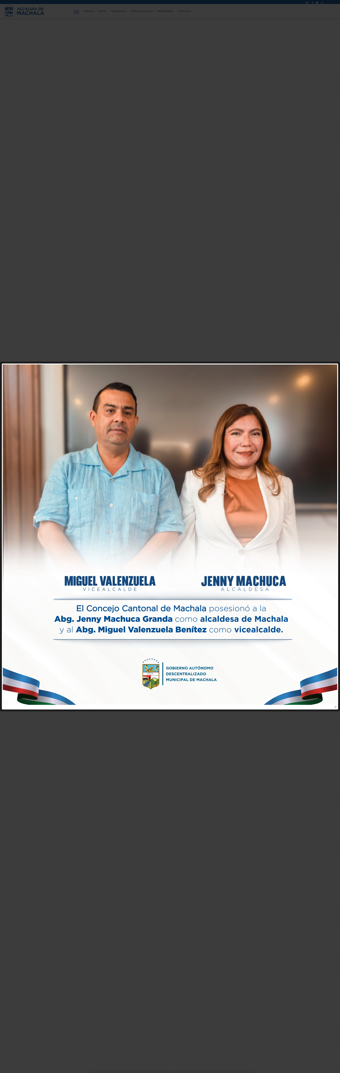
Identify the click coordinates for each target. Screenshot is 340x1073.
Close (335, 707)
